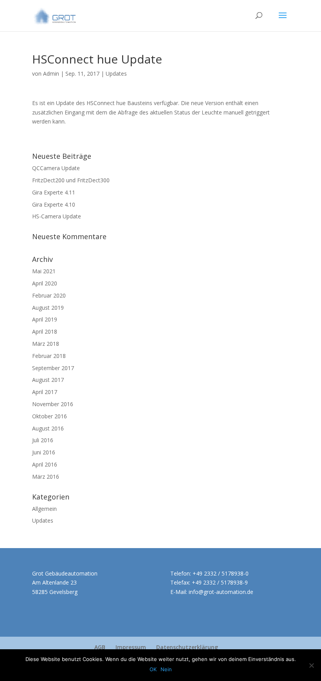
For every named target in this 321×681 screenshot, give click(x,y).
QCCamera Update (56, 168)
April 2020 (44, 283)
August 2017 (48, 379)
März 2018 (45, 343)
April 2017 (44, 392)
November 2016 (52, 404)
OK (153, 669)
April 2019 (44, 319)
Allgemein (44, 508)
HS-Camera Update (56, 216)
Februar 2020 (49, 295)
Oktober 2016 (49, 416)
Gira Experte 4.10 (53, 204)
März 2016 (45, 476)
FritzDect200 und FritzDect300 (71, 180)
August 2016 (48, 428)
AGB (99, 647)
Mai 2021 (44, 271)
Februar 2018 (49, 356)
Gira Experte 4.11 (53, 192)
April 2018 (44, 331)
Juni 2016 (43, 452)
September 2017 (53, 368)
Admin (51, 73)
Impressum (130, 647)
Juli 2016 (42, 440)
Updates (116, 73)
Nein (166, 669)
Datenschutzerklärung (187, 647)
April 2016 (44, 464)
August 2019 (48, 307)
